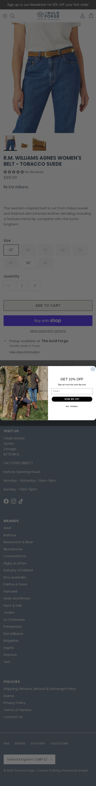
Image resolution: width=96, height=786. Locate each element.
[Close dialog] (93, 369)
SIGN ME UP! (72, 399)
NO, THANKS (72, 406)
